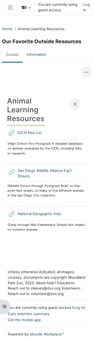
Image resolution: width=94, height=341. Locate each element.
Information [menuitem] (36, 54)
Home (7, 29)
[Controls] (86, 72)
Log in (86, 7)
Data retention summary (28, 314)
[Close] (75, 104)
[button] (26, 7)
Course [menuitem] (12, 54)
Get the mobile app (24, 320)
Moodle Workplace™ (47, 334)
